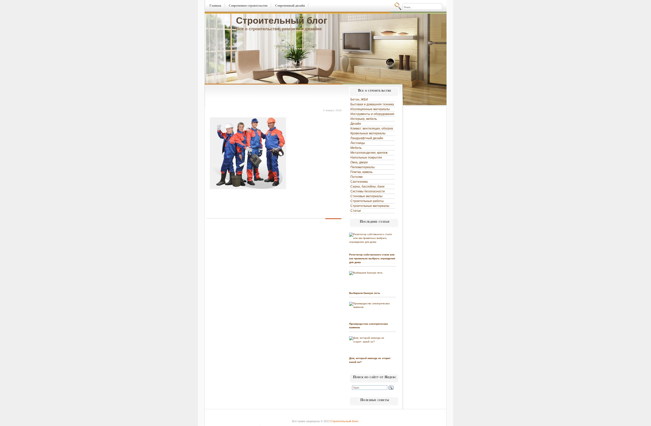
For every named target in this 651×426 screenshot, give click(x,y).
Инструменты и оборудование (372, 114)
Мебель (356, 148)
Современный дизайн (290, 5)
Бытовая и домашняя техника (372, 104)
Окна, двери (359, 162)
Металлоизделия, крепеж (369, 152)
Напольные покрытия (366, 157)
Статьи (355, 210)
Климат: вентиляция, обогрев (371, 128)
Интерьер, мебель (363, 119)
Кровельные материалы (368, 133)
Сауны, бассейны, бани (367, 186)
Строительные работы (367, 201)
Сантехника (359, 181)
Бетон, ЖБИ (359, 99)
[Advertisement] (266, 96)
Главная (215, 5)
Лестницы (357, 143)
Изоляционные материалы (370, 109)
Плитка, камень (361, 172)
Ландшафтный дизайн (366, 138)
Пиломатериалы (362, 167)
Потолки (356, 177)
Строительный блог (281, 20)
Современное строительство (248, 5)
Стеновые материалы (366, 196)
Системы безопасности (367, 191)
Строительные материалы (369, 206)
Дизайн (355, 123)
